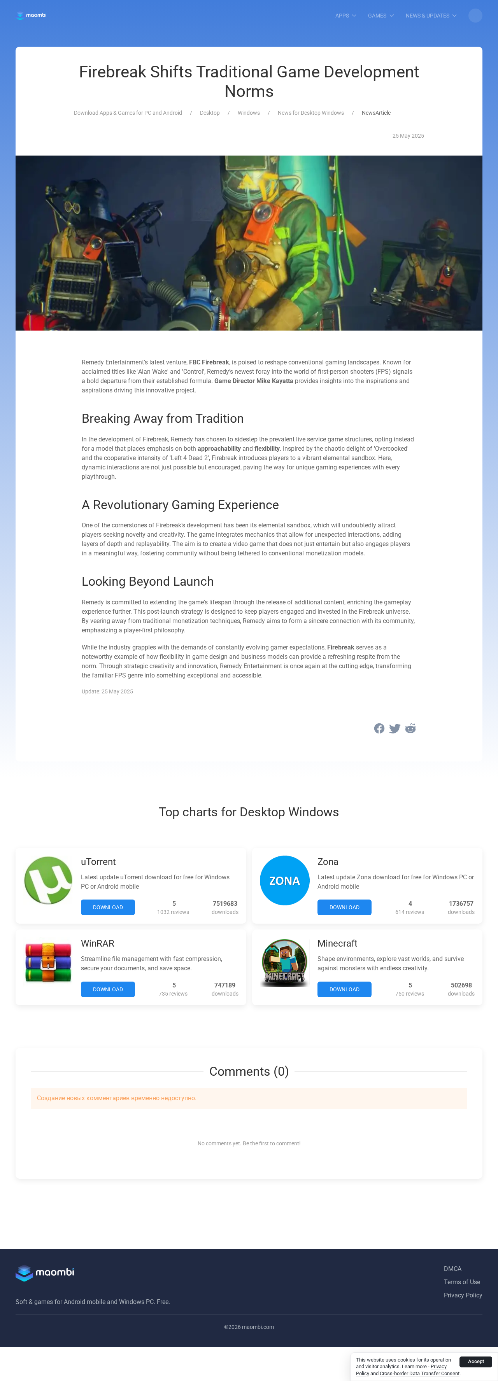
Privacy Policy (463, 1295)
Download (108, 907)
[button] (475, 16)
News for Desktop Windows (311, 113)
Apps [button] (342, 15)
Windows (249, 113)
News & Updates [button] (427, 15)
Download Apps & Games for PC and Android (128, 113)
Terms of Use (462, 1282)
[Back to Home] (31, 15)
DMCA (452, 1268)
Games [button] (377, 15)
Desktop (210, 113)
